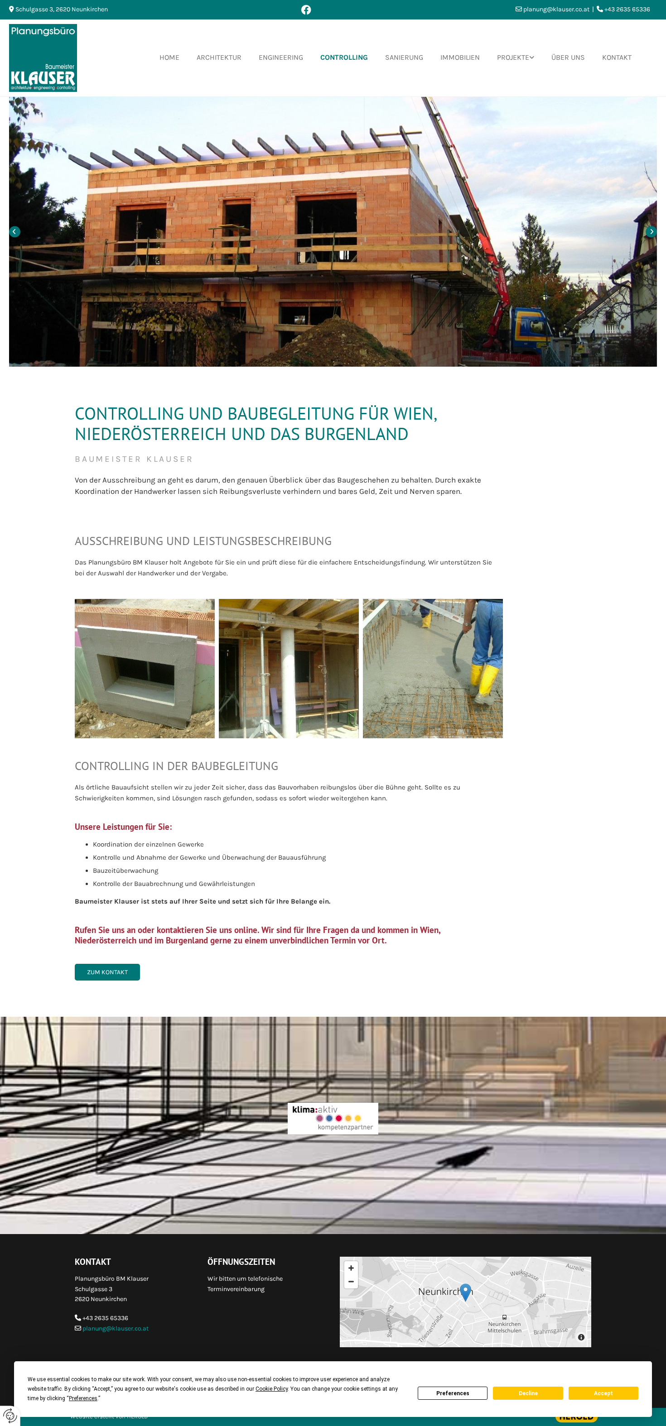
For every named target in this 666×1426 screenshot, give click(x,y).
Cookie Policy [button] (272, 1389)
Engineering (281, 57)
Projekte (513, 57)
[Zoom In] (351, 1268)
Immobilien (460, 57)
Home (169, 57)
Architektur (219, 57)
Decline (528, 1393)
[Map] (465, 1302)
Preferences (452, 1393)
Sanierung (404, 57)
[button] (107, 972)
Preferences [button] (83, 1398)
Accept (603, 1393)
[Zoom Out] (351, 1281)
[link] (507, 57)
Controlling (344, 57)
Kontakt (617, 57)
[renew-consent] (10, 1416)
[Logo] (56, 58)
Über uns (568, 57)
